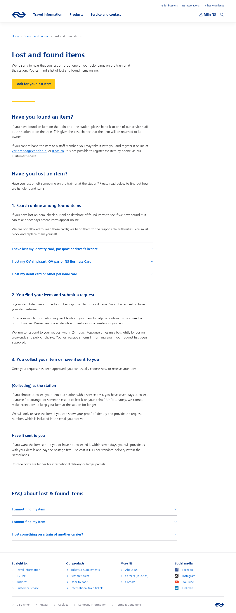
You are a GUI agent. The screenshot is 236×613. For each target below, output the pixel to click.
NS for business (169, 5)
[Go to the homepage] (219, 605)
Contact (130, 582)
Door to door (79, 582)
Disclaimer (23, 604)
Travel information (28, 569)
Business (21, 582)
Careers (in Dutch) (136, 576)
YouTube (188, 582)
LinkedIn (187, 588)
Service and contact (37, 36)
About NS (131, 569)
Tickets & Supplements (85, 569)
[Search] (221, 14)
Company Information (92, 604)
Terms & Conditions (129, 604)
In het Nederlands (214, 5)
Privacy (44, 604)
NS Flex (20, 576)
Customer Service (27, 588)
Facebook (188, 569)
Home (16, 36)
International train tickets (87, 588)
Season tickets (80, 576)
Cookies (63, 604)
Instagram (188, 576)
